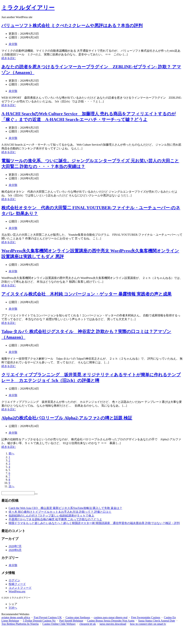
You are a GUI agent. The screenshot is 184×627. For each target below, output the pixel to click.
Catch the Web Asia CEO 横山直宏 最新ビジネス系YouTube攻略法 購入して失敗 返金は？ (65, 508)
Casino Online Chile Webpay (59, 623)
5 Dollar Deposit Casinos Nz (39, 620)
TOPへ (13, 607)
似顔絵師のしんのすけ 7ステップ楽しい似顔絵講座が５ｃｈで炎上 (51, 515)
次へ (11, 486)
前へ (11, 453)
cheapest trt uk (87, 623)
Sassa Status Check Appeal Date (156, 620)
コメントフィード (20, 587)
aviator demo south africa (15, 617)
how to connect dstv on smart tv (148, 623)
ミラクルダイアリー (28, 7)
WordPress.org (17, 591)
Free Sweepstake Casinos (145, 617)
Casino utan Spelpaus (78, 617)
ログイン (14, 580)
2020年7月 (15, 546)
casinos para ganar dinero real (110, 617)
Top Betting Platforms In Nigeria (20, 623)
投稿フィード (17, 584)
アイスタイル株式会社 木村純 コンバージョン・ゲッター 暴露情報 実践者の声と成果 (86, 294)
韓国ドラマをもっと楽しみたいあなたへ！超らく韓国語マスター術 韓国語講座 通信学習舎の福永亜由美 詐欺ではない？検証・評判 (94, 523)
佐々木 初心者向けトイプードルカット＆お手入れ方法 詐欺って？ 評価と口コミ (60, 511)
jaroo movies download (113, 623)
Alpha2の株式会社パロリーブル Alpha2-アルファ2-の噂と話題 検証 (66, 418)
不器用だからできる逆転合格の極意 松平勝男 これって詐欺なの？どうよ (55, 519)
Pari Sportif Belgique (71, 620)
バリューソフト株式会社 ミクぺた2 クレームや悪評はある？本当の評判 (72, 25)
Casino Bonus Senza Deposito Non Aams (110, 620)
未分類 (13, 44)
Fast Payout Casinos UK (48, 617)
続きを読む (8, 58)
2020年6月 (15, 549)
